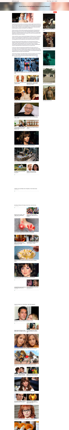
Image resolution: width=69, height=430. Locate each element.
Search (55, 12)
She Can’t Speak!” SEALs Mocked (48, 66)
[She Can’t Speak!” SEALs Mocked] (49, 58)
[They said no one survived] (49, 92)
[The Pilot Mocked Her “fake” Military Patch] (49, 21)
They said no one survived (47, 100)
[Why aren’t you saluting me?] (49, 75)
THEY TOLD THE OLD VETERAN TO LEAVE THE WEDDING (49, 48)
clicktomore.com (15, 1)
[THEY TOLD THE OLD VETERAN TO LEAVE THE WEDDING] (49, 39)
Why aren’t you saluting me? (47, 83)
